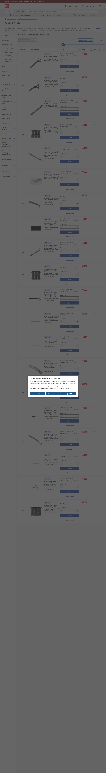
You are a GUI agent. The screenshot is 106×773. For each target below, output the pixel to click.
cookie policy (65, 388)
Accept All (38, 394)
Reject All (69, 394)
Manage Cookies (53, 394)
